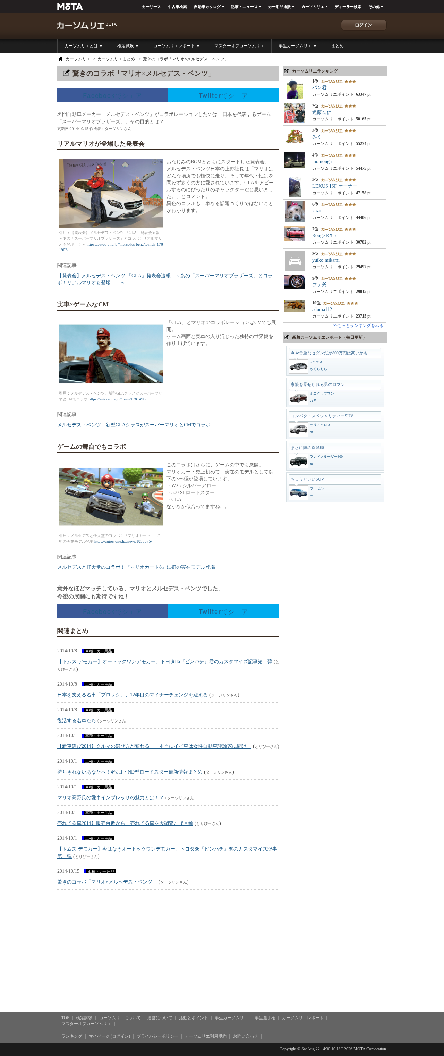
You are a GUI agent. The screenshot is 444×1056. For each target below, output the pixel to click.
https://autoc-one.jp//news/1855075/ (123, 541)
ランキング (71, 1036)
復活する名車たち (76, 720)
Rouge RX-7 (324, 235)
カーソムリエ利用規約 (206, 1036)
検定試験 (84, 1017)
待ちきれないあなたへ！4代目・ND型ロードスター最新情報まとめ (130, 772)
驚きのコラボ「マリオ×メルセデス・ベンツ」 (186, 59)
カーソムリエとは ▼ (84, 45)
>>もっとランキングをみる (358, 325)
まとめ (337, 45)
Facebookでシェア (113, 95)
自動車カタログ (207, 7)
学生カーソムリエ (231, 1017)
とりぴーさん (266, 746)
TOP (65, 1017)
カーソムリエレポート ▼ (176, 45)
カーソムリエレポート (303, 1017)
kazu (316, 210)
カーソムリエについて (120, 1017)
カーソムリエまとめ (116, 59)
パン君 (319, 87)
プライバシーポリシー (157, 1036)
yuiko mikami (326, 260)
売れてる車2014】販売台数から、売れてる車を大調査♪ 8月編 (125, 823)
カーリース (151, 7)
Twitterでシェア (224, 95)
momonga (322, 161)
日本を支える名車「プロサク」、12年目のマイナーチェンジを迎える (132, 695)
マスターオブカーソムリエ (239, 45)
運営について (159, 1017)
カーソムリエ (312, 7)
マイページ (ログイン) (109, 1036)
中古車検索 (177, 7)
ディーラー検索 (348, 7)
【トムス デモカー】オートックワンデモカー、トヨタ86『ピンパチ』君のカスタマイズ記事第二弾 (164, 661)
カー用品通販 (279, 7)
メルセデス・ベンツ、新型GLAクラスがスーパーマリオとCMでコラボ (134, 425)
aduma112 (322, 309)
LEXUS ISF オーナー (335, 186)
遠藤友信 (322, 112)
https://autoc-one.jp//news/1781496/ (117, 399)
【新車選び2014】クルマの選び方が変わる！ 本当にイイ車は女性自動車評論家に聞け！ (154, 746)
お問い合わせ (245, 1036)
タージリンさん (118, 129)
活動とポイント (193, 1017)
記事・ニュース (244, 7)
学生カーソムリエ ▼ (298, 45)
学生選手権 (265, 1017)
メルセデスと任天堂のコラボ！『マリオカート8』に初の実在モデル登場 (136, 567)
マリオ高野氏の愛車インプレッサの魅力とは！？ (110, 797)
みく (317, 137)
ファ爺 (319, 284)
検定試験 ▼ (128, 45)
